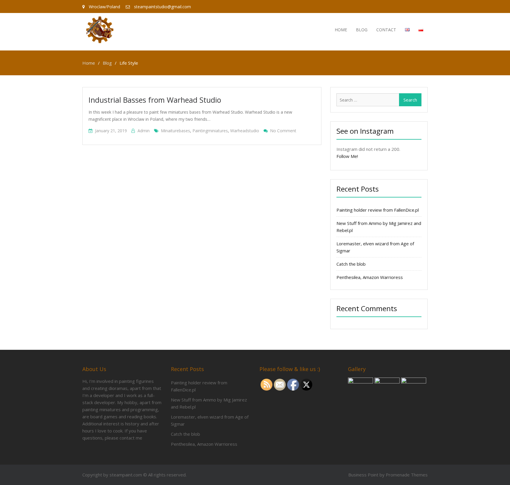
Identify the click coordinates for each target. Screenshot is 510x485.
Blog (361, 29)
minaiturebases (175, 130)
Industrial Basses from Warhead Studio (155, 100)
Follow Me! (347, 156)
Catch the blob (351, 264)
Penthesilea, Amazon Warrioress (369, 277)
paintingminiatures (210, 130)
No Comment (283, 130)
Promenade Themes (407, 475)
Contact (386, 29)
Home (341, 29)
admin (144, 130)
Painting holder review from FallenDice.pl (377, 210)
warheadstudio (244, 130)
